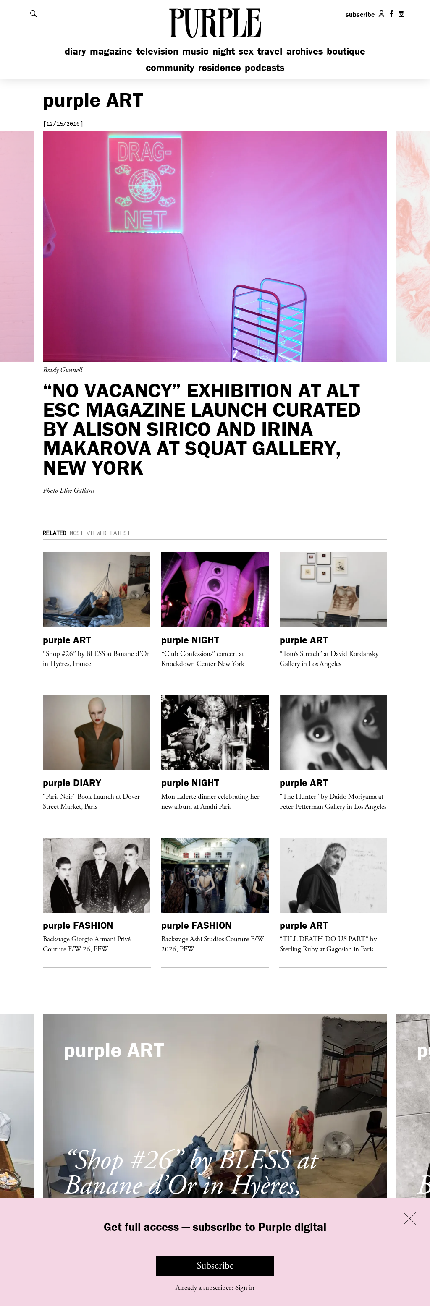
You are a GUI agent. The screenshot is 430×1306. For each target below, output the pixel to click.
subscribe (360, 14)
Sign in (244, 1287)
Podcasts (264, 67)
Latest (120, 533)
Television (157, 51)
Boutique (346, 51)
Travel (269, 51)
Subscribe (215, 1265)
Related (54, 533)
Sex (246, 51)
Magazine (111, 51)
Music (195, 51)
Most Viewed (88, 533)
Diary (75, 51)
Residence (219, 67)
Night (223, 51)
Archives (304, 51)
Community (170, 67)
